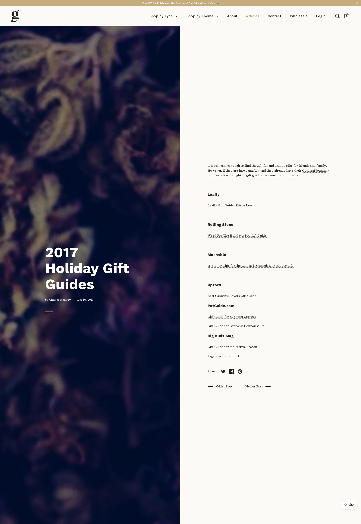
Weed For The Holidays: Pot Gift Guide (237, 235)
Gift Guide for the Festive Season (232, 347)
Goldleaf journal (314, 170)
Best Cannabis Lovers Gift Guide (232, 296)
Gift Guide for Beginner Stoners (232, 317)
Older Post (224, 386)
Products (234, 356)
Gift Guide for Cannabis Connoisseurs (236, 326)
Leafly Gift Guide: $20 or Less (230, 205)
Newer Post (254, 386)
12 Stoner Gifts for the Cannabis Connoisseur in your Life (251, 265)
